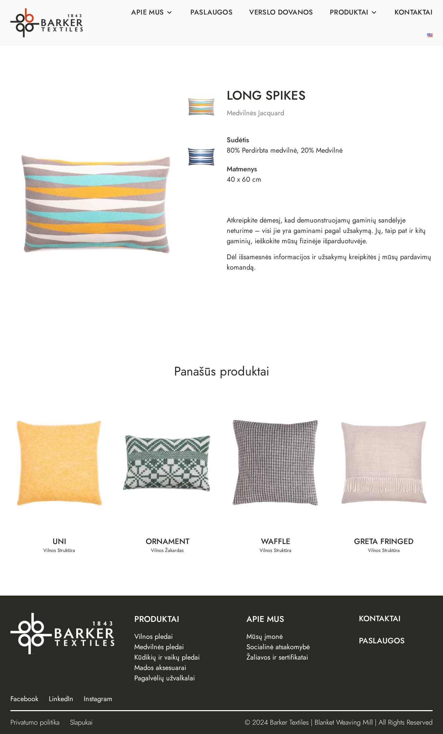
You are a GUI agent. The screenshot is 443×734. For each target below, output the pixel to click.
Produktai (349, 12)
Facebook (24, 699)
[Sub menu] (169, 12)
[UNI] (59, 463)
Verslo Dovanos (281, 12)
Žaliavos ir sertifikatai (277, 657)
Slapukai (81, 722)
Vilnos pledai (153, 637)
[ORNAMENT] (168, 463)
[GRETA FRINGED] (384, 463)
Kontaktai (414, 12)
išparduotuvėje (344, 241)
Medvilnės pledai (159, 647)
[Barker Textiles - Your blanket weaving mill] (46, 22)
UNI (59, 541)
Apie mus (147, 12)
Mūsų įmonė (264, 637)
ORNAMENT (167, 541)
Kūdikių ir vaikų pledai (167, 657)
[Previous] (32, 204)
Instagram (98, 699)
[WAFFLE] (276, 463)
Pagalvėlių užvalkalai (164, 678)
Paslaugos (211, 12)
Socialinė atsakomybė (278, 647)
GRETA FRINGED (384, 541)
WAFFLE (275, 541)
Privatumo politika (35, 722)
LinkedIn (61, 699)
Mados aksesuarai (160, 668)
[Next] (160, 204)
